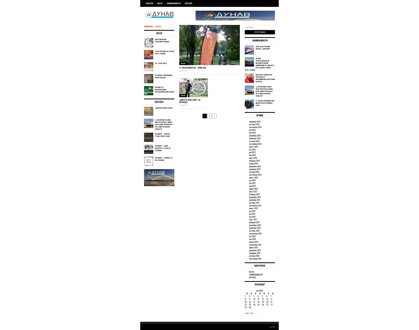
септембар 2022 (255, 174)
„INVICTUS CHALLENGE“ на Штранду (189, 101)
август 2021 (253, 208)
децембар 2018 (255, 250)
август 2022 (253, 177)
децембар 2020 (255, 225)
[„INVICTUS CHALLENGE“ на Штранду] (193, 87)
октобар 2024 (254, 124)
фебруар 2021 (254, 222)
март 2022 (253, 191)
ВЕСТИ (160, 3)
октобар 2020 (254, 230)
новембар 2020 (255, 227)
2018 (273, 327)
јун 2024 (252, 130)
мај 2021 (252, 216)
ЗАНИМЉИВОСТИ (174, 3)
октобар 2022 (254, 171)
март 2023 (253, 158)
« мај (247, 313)
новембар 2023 (255, 138)
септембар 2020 (255, 233)
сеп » (252, 313)
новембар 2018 (254, 253)
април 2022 (253, 188)
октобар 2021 (254, 202)
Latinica (158, 26)
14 (271, 299)
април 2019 (253, 247)
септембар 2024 (255, 127)
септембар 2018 (255, 258)
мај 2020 (252, 239)
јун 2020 (252, 236)
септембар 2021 (255, 205)
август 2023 (253, 146)
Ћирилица (149, 26)
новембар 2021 (254, 199)
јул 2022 (252, 180)
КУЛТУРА (188, 3)
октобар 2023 (254, 141)
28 (272, 304)
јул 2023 (252, 149)
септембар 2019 (255, 244)
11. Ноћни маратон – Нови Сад (192, 67)
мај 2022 (252, 185)
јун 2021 (252, 213)
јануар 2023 (253, 163)
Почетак (149, 3)
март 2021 (253, 219)
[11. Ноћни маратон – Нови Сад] (209, 45)
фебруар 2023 (254, 160)
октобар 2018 (254, 255)
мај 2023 (252, 155)
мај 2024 (252, 132)
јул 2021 (252, 211)
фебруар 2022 (254, 194)
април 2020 (253, 241)
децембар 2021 (255, 197)
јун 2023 (252, 152)
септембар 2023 (255, 143)
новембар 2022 (255, 169)
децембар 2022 (255, 166)
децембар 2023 (255, 135)
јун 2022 (252, 183)
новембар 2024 (255, 121)
